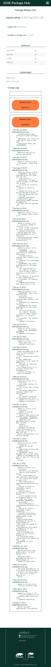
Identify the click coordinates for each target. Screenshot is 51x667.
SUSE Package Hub (16, 3)
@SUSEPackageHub (27, 637)
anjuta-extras (13, 17)
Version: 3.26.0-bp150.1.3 (25, 122)
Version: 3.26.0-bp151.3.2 (25, 105)
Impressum (22, 640)
